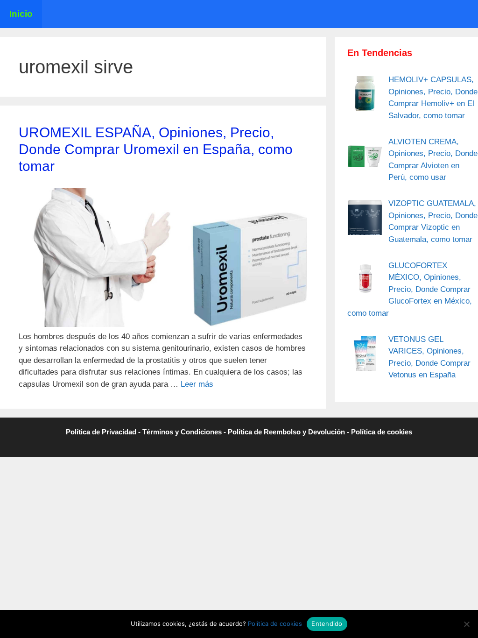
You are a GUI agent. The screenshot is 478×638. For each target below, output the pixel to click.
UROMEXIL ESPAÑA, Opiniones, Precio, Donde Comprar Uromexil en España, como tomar (156, 149)
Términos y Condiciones (182, 432)
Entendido (326, 623)
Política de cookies (381, 432)
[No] (466, 624)
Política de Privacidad (101, 432)
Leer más (197, 384)
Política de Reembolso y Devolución (286, 432)
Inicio (21, 14)
